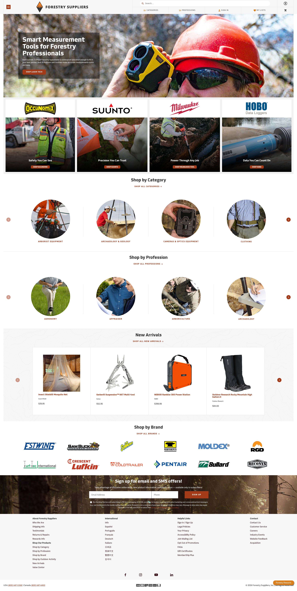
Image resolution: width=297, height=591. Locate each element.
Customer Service (258, 526)
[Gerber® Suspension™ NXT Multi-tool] (119, 374)
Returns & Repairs (40, 534)
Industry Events (257, 534)
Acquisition (255, 543)
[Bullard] (214, 464)
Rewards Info (38, 538)
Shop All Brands (147, 434)
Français (109, 534)
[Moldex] (214, 446)
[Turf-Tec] (39, 464)
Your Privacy (183, 530)
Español (108, 526)
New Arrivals (38, 563)
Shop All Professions (147, 264)
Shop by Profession (41, 551)
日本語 (108, 547)
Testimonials (38, 530)
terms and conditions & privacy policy (164, 508)
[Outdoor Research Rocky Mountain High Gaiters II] (235, 374)
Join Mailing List (185, 538)
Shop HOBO (256, 167)
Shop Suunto (112, 167)
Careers (254, 530)
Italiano (108, 543)
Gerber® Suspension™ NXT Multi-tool (115, 395)
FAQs (180, 547)
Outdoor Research (217, 401)
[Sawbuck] (83, 446)
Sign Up (196, 495)
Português (110, 530)
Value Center (38, 567)
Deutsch (109, 538)
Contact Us (255, 522)
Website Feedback (258, 538)
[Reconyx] (257, 464)
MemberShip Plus (186, 555)
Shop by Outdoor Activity (44, 559)
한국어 (108, 559)
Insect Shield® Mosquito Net (53, 395)
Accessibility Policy (186, 534)
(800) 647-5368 (15, 585)
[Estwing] (39, 446)
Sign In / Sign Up (185, 522)
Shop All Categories (147, 187)
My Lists (261, 10)
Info (107, 522)
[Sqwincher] (126, 446)
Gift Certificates (185, 551)
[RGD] (257, 446)
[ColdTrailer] (126, 464)
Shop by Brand (39, 555)
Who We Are (38, 522)
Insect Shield (42, 399)
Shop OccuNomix (40, 167)
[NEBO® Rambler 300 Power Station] (177, 374)
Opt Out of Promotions (188, 543)
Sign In (225, 10)
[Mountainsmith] (170, 446)
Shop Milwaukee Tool (184, 167)
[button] (288, 220)
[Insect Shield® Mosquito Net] (61, 374)
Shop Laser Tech (34, 72)
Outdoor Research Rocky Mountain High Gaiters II (232, 396)
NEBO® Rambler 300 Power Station (172, 395)
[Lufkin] (83, 464)
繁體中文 (109, 555)
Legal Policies (184, 526)
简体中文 (109, 551)
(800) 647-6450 (38, 585)
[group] (50, 221)
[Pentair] (170, 464)
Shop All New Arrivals (147, 341)
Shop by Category (40, 547)
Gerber (98, 399)
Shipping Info (38, 526)
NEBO (156, 399)
